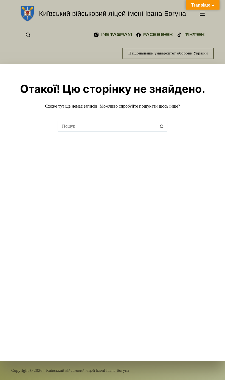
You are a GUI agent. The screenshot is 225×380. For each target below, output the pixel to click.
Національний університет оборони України (168, 53)
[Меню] (202, 13)
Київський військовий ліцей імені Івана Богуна (112, 13)
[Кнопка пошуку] (161, 126)
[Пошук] (28, 35)
